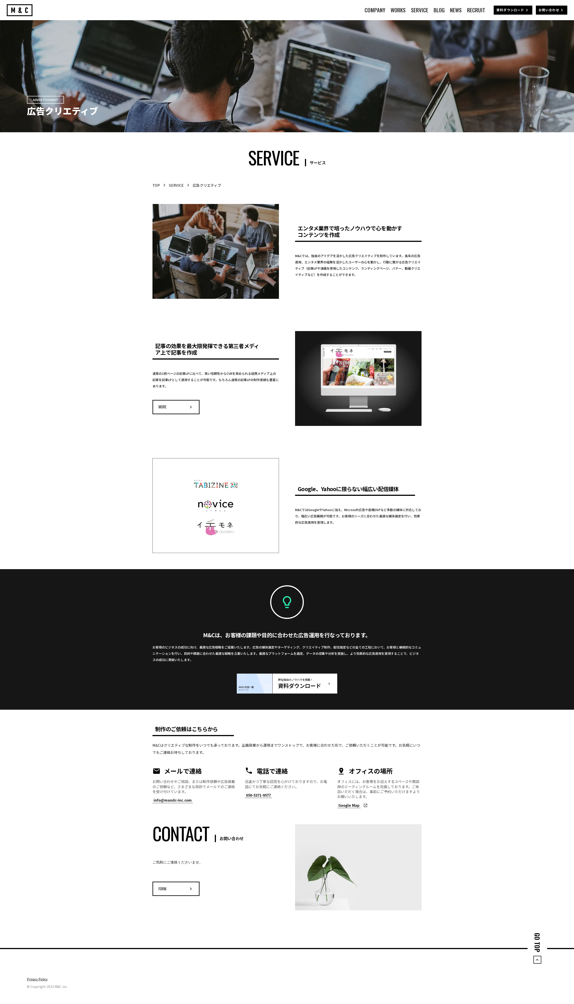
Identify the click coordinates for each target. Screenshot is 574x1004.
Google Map (348, 805)
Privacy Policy (37, 979)
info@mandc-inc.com (173, 800)
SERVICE (419, 10)
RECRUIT (476, 10)
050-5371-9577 (258, 795)
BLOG (439, 10)
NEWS (456, 10)
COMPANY (375, 10)
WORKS (398, 10)
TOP (156, 185)
